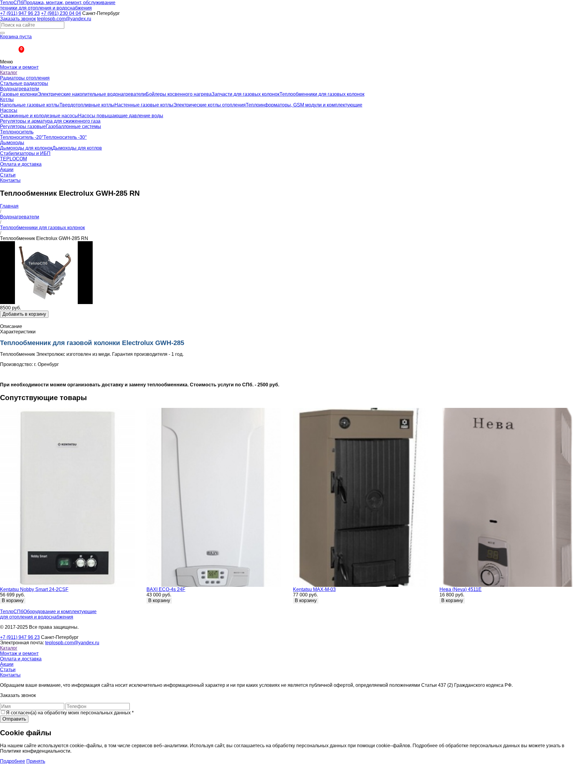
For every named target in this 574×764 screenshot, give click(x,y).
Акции (6, 169)
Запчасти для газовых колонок (246, 94)
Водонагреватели (19, 88)
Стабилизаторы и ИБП (25, 153)
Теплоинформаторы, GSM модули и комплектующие (304, 104)
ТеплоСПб (57, 5)
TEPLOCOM (13, 158)
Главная (9, 206)
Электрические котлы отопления (209, 104)
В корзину (13, 600)
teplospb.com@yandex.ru (64, 18)
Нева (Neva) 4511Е (460, 589)
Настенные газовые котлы (144, 104)
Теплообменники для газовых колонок (322, 94)
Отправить (14, 719)
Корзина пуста (16, 36)
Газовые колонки (19, 94)
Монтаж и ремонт (19, 67)
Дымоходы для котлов (77, 148)
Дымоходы (12, 142)
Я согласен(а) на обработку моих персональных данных (70, 712)
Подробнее (12, 761)
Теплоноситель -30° (65, 137)
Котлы (7, 99)
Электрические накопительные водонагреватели (92, 94)
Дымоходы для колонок (26, 148)
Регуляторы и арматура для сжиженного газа (50, 121)
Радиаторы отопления (25, 77)
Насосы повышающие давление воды (120, 115)
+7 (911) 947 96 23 (20, 13)
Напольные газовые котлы (29, 104)
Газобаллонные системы (73, 126)
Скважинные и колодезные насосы (39, 115)
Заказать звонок (18, 18)
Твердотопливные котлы (87, 104)
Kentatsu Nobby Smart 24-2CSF (34, 589)
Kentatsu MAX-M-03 (314, 589)
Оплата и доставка (21, 164)
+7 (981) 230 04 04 (61, 13)
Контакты (10, 180)
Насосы (8, 110)
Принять (35, 761)
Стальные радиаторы (24, 83)
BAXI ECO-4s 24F (165, 589)
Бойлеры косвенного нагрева (179, 94)
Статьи (8, 174)
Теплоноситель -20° (21, 137)
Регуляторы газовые (23, 126)
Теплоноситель (16, 131)
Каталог (8, 72)
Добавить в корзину (24, 314)
